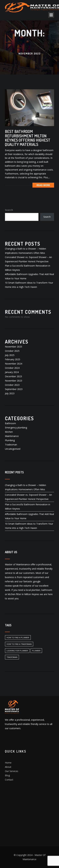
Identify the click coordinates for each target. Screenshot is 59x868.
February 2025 (12, 359)
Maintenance (12, 436)
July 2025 (9, 355)
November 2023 (13, 380)
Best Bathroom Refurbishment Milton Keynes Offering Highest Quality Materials (27, 138)
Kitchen (9, 431)
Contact (9, 779)
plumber (35, 589)
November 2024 (13, 363)
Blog (7, 775)
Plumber (36, 650)
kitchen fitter (14, 594)
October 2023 (12, 384)
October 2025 (12, 350)
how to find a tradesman (19, 644)
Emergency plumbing (16, 427)
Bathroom (10, 423)
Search (9, 209)
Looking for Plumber (17, 650)
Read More (43, 185)
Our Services (11, 771)
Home (8, 762)
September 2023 (13, 389)
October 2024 (12, 367)
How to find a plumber (18, 637)
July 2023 (9, 393)
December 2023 (13, 376)
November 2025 (13, 346)
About (8, 766)
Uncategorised (12, 448)
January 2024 (12, 372)
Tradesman (11, 444)
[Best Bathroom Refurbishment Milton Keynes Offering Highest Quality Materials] (29, 107)
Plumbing (10, 440)
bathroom (46, 589)
